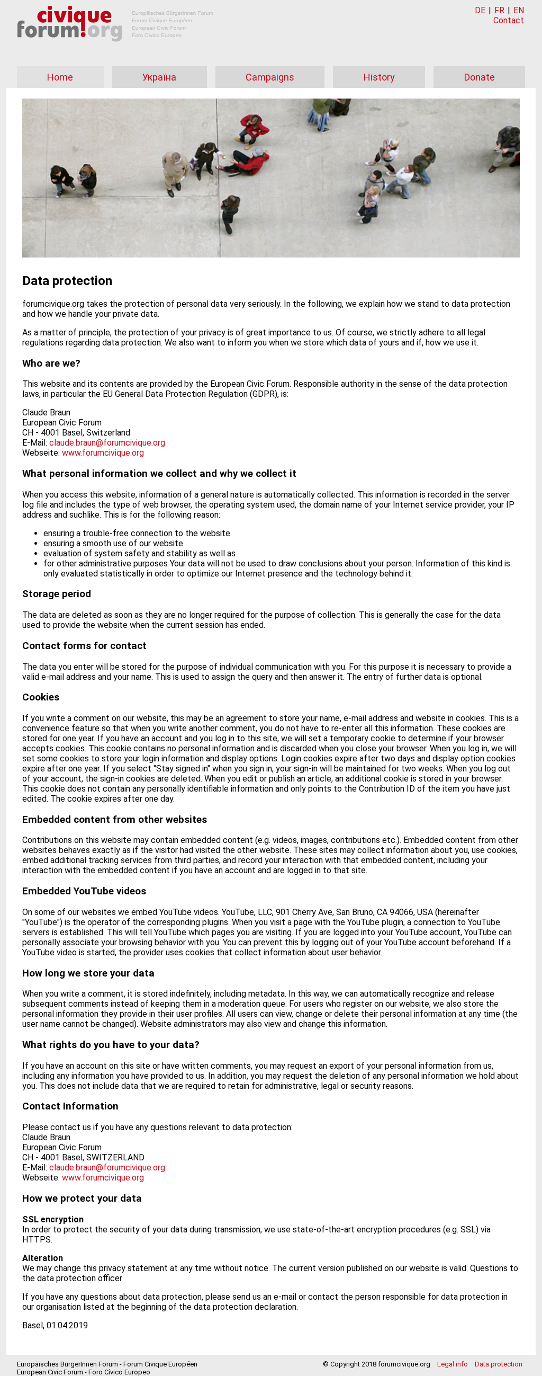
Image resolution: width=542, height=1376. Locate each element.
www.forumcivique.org (103, 453)
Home (60, 77)
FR (499, 10)
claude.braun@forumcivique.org (107, 443)
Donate (479, 77)
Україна (159, 77)
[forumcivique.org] (115, 50)
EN (518, 10)
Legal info (452, 1364)
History (379, 77)
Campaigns (270, 77)
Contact (508, 20)
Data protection (498, 1364)
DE (480, 10)
